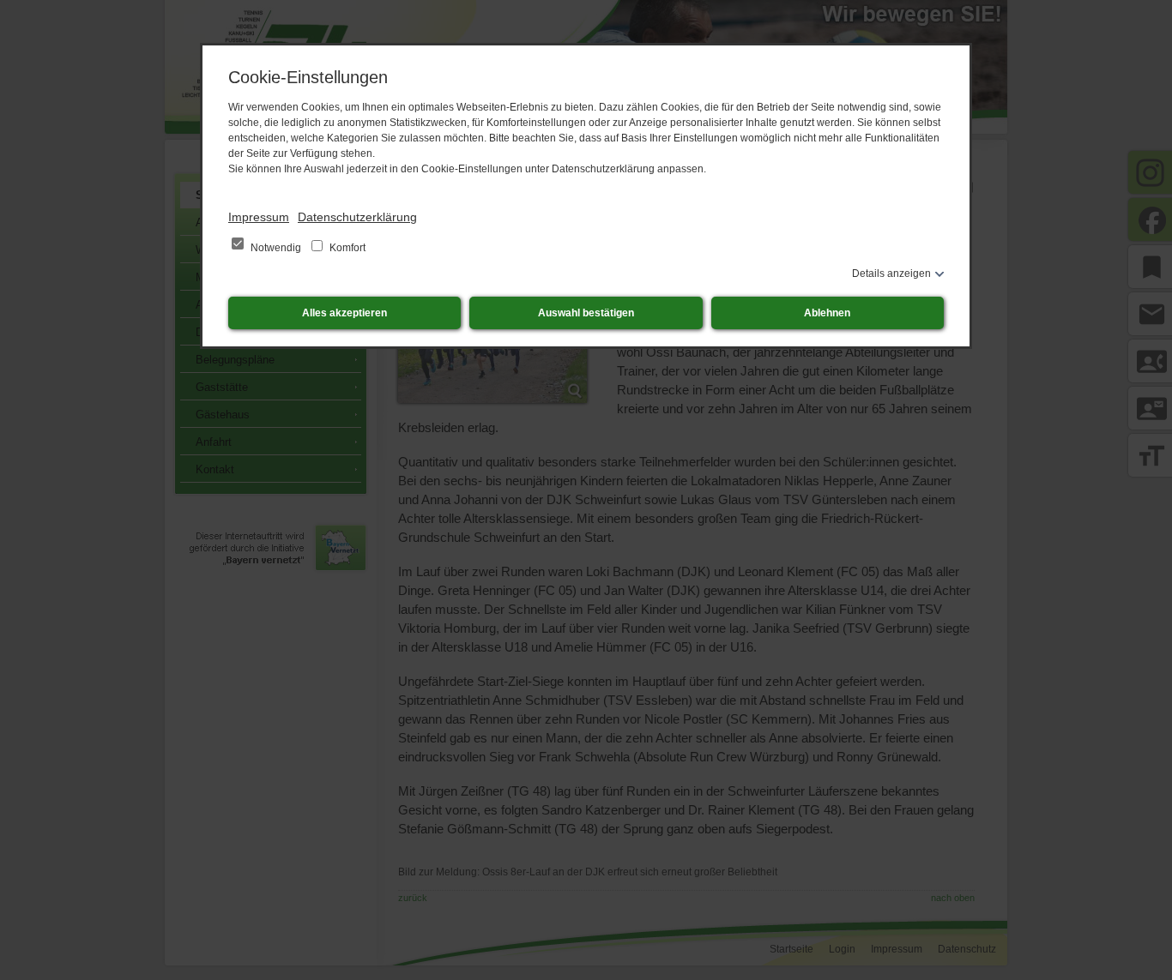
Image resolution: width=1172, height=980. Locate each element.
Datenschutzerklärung (357, 217)
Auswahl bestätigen (586, 313)
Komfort (346, 248)
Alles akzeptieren (344, 313)
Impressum (258, 217)
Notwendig (276, 248)
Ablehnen (827, 313)
